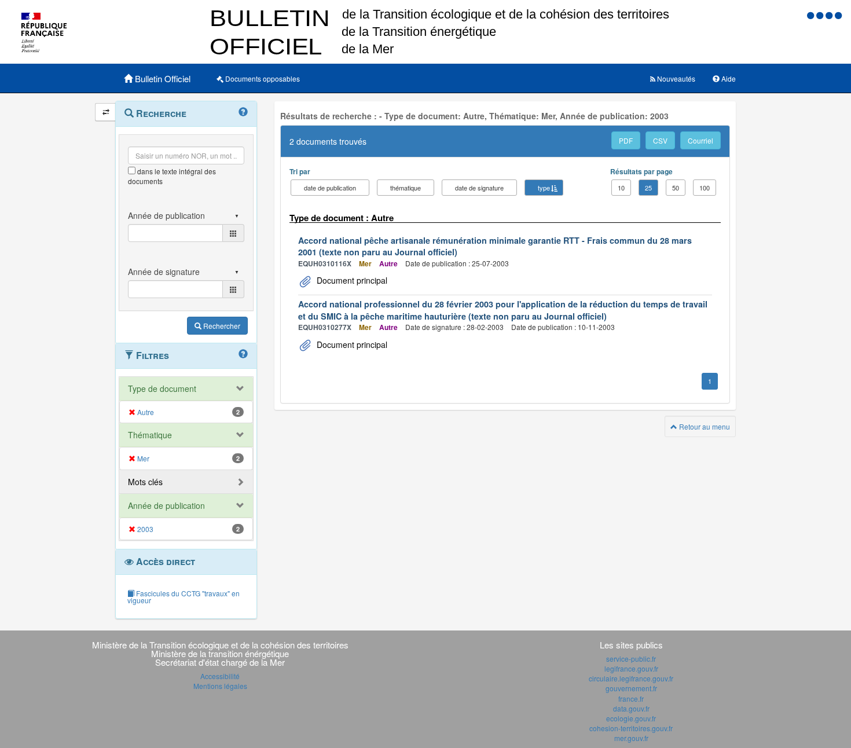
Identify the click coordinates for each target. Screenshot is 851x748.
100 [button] (704, 187)
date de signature (479, 187)
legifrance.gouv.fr (631, 668)
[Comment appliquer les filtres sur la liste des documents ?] (243, 354)
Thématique (150, 435)
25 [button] (648, 187)
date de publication (330, 187)
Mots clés (145, 481)
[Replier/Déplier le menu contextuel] (105, 112)
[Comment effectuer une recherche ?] (243, 112)
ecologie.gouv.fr (631, 718)
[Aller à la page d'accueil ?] (838, 15)
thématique (405, 187)
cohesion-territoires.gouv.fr (631, 728)
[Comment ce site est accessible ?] (811, 15)
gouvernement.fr (631, 688)
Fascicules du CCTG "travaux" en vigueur (183, 596)
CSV (660, 140)
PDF (626, 140)
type (544, 187)
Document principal (350, 280)
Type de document (162, 388)
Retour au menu (703, 426)
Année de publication (166, 505)
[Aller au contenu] (821, 15)
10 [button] (621, 187)
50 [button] (675, 187)
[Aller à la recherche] (830, 15)
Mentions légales (220, 686)
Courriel (700, 140)
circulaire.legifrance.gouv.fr (631, 678)
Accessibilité (220, 676)
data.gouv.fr (631, 708)
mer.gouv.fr (631, 738)
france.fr (631, 698)
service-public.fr (631, 658)
